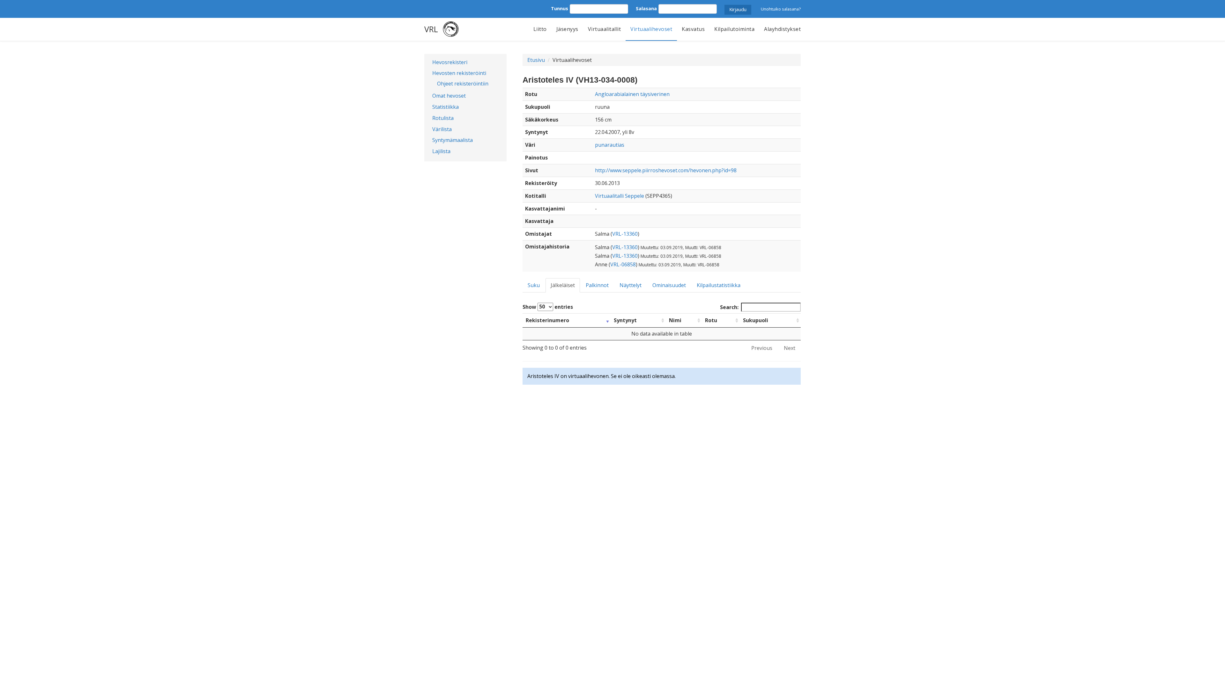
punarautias (609, 144)
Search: (729, 307)
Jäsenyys (567, 29)
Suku (534, 285)
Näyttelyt (631, 285)
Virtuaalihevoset (651, 29)
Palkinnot (597, 285)
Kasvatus (693, 29)
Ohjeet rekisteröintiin (462, 83)
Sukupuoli (755, 320)
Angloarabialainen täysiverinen (632, 94)
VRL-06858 (623, 264)
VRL (431, 29)
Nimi (675, 320)
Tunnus (559, 8)
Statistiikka (445, 106)
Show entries (548, 306)
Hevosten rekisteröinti (459, 73)
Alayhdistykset (782, 29)
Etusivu (536, 59)
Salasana (646, 8)
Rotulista (443, 118)
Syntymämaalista (452, 140)
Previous (761, 348)
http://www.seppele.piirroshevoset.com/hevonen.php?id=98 (666, 170)
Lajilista (441, 151)
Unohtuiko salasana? (781, 9)
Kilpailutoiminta (734, 29)
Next (789, 348)
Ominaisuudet (669, 285)
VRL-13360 (625, 233)
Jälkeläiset (563, 285)
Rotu (711, 320)
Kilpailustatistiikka (718, 285)
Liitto (540, 29)
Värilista (442, 129)
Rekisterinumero (547, 320)
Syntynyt (625, 320)
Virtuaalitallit (604, 29)
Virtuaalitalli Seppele (619, 195)
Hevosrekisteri (449, 62)
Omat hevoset (449, 95)
